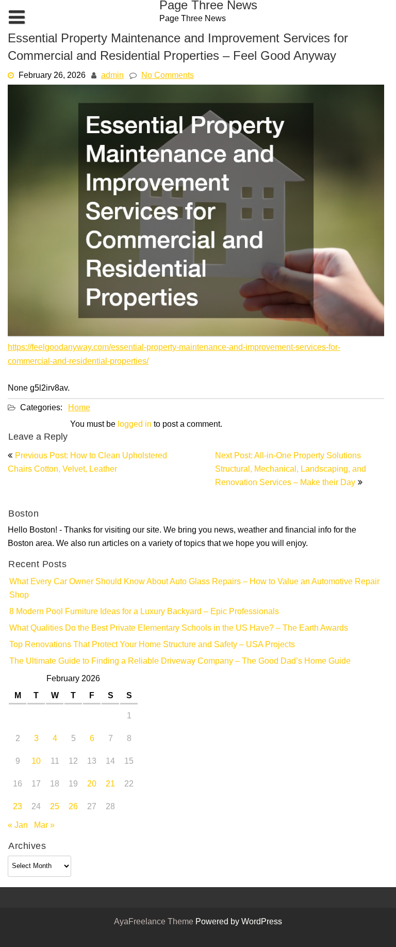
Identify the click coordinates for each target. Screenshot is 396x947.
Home (79, 408)
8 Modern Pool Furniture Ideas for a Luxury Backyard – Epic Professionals (144, 612)
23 (17, 807)
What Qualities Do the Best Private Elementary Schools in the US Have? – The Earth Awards (178, 628)
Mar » (44, 825)
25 (54, 807)
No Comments (167, 76)
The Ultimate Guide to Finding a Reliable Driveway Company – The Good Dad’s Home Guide (180, 661)
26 (73, 807)
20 (91, 784)
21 (110, 784)
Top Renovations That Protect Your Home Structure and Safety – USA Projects (152, 645)
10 (36, 761)
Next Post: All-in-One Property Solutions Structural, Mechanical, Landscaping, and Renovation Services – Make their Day (290, 470)
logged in (135, 424)
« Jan (18, 825)
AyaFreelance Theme (154, 922)
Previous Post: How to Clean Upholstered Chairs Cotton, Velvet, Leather (87, 463)
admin (112, 76)
